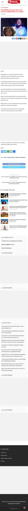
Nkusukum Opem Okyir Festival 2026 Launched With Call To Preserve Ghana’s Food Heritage (18, 214)
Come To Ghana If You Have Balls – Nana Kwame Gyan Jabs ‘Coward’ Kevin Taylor (14, 177)
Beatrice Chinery (11, 157)
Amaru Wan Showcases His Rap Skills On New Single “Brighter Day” (18, 194)
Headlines (17, 157)
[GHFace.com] (14, 2)
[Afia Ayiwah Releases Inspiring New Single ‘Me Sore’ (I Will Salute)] (4, 201)
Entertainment (4, 7)
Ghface (3, 14)
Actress (5, 157)
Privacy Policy (4, 455)
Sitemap (3, 461)
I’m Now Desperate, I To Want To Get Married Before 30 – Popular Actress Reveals (14, 183)
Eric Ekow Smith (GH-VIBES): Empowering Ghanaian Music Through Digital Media (18, 226)
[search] (25, 2)
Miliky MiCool (23, 157)
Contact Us (3, 452)
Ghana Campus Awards (6, 458)
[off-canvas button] (2, 2)
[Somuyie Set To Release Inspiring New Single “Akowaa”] (4, 221)
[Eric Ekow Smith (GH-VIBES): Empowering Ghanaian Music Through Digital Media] (4, 227)
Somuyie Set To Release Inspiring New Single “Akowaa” (17, 220)
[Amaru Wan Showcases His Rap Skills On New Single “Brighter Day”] (4, 195)
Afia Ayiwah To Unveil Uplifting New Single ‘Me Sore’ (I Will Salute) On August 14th (18, 207)
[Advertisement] (14, 56)
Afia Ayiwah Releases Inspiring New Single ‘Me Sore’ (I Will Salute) (18, 200)
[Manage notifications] (24, 508)
